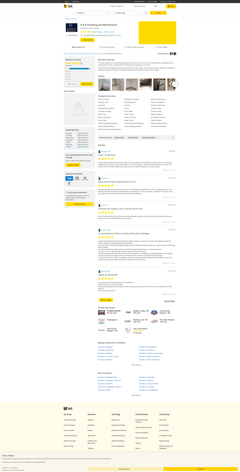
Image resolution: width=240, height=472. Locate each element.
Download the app (140, 1)
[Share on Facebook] (171, 53)
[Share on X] (174, 53)
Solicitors (91, 448)
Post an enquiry (69, 425)
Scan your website (141, 433)
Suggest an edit (73, 165)
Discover (92, 414)
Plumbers (91, 425)
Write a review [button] (87, 84)
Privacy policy (164, 425)
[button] (107, 13)
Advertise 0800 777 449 (168, 1)
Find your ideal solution (143, 427)
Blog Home (115, 420)
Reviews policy (164, 441)
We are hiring (68, 446)
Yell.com (66, 1)
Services (68, 414)
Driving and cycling (118, 436)
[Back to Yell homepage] (68, 6)
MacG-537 (105, 178)
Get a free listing (152, 1)
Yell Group (164, 414)
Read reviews (72, 84)
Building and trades (118, 425)
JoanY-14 (105, 205)
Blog (155, 6)
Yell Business (76, 1)
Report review (170, 170)
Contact (138, 443)
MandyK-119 (106, 152)
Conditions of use (165, 436)
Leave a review (69, 430)
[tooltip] (146, 13)
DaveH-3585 (106, 230)
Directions (117, 35)
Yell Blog (116, 414)
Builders (90, 420)
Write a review (109, 32)
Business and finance (119, 430)
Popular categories (116, 6)
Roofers (90, 430)
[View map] (79, 109)
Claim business (79, 204)
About (137, 448)
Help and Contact (70, 441)
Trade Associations (70, 436)
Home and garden (118, 446)
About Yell (162, 420)
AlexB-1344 (105, 271)
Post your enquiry (139, 6)
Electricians (92, 436)
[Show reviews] (73, 64)
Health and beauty (118, 441)
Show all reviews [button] (170, 301)
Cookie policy (164, 430)
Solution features (141, 438)
